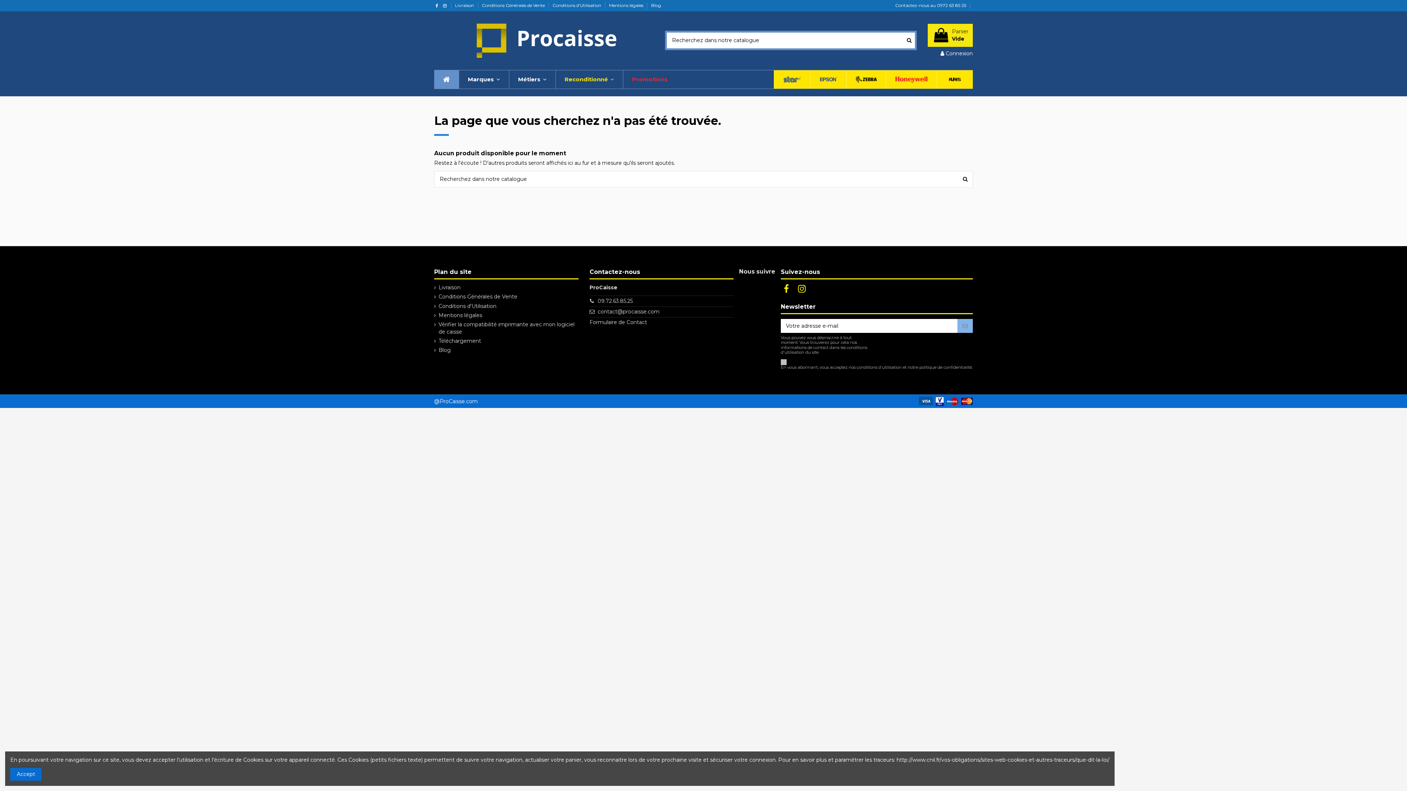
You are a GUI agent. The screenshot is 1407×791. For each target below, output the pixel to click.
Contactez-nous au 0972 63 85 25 (930, 5)
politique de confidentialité (945, 367)
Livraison (465, 5)
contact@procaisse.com (629, 311)
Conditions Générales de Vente (514, 5)
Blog (656, 5)
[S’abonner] (965, 326)
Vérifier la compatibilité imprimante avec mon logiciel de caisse (507, 328)
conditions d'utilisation (879, 367)
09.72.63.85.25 (615, 301)
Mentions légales (627, 5)
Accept (26, 774)
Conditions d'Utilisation (577, 5)
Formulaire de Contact (618, 322)
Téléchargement (460, 341)
